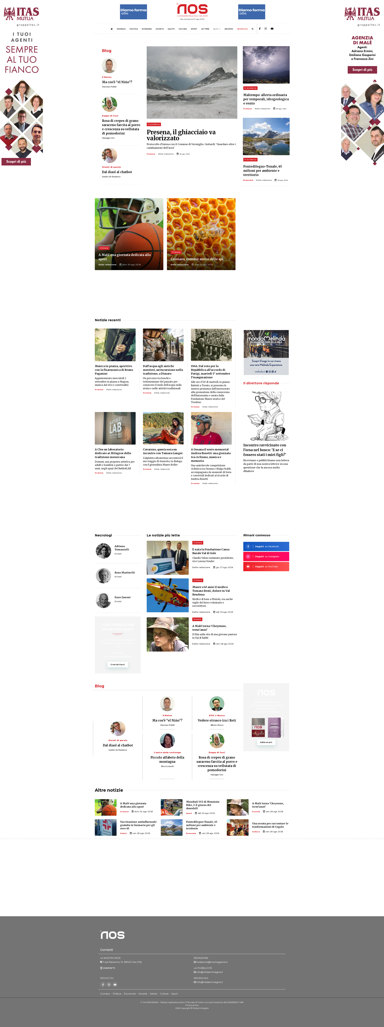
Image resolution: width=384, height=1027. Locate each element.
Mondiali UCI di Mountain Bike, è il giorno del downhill (202, 805)
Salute (123, 833)
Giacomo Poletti (109, 87)
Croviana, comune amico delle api (197, 259)
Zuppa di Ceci (110, 116)
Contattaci (118, 664)
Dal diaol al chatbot (117, 172)
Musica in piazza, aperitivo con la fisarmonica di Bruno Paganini (114, 369)
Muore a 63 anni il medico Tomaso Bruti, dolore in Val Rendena (211, 590)
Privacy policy (192, 1005)
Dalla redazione (166, 154)
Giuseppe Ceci (108, 138)
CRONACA (121, 29)
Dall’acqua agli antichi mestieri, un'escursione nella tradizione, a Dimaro (163, 369)
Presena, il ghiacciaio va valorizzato (181, 135)
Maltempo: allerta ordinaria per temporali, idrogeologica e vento (266, 99)
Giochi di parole (111, 167)
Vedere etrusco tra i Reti (217, 720)
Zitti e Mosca (217, 715)
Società (197, 619)
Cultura (256, 832)
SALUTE (171, 29)
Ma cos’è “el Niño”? (117, 82)
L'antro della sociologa (167, 752)
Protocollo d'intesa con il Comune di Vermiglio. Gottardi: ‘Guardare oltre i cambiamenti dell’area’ (191, 146)
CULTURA (183, 29)
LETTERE (205, 29)
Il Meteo (106, 77)
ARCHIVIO (229, 29)
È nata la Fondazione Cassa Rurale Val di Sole (210, 551)
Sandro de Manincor (111, 177)
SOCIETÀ (160, 29)
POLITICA (134, 29)
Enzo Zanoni (122, 597)
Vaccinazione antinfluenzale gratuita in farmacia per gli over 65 (138, 825)
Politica (117, 993)
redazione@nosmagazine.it (212, 962)
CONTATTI (108, 968)
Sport (189, 813)
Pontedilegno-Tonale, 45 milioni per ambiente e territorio (262, 171)
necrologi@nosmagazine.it (118, 656)
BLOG (215, 29)
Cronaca (151, 154)
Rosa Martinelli (125, 572)
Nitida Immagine (201, 1008)
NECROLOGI (242, 29)
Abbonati (266, 742)
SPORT (194, 29)
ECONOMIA (147, 29)
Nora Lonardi (167, 766)
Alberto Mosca (216, 725)
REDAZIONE (201, 958)
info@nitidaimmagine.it (210, 972)
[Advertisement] (266, 222)
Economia (248, 180)
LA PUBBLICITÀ (203, 968)
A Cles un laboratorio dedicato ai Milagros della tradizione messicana (113, 453)
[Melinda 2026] (266, 352)
